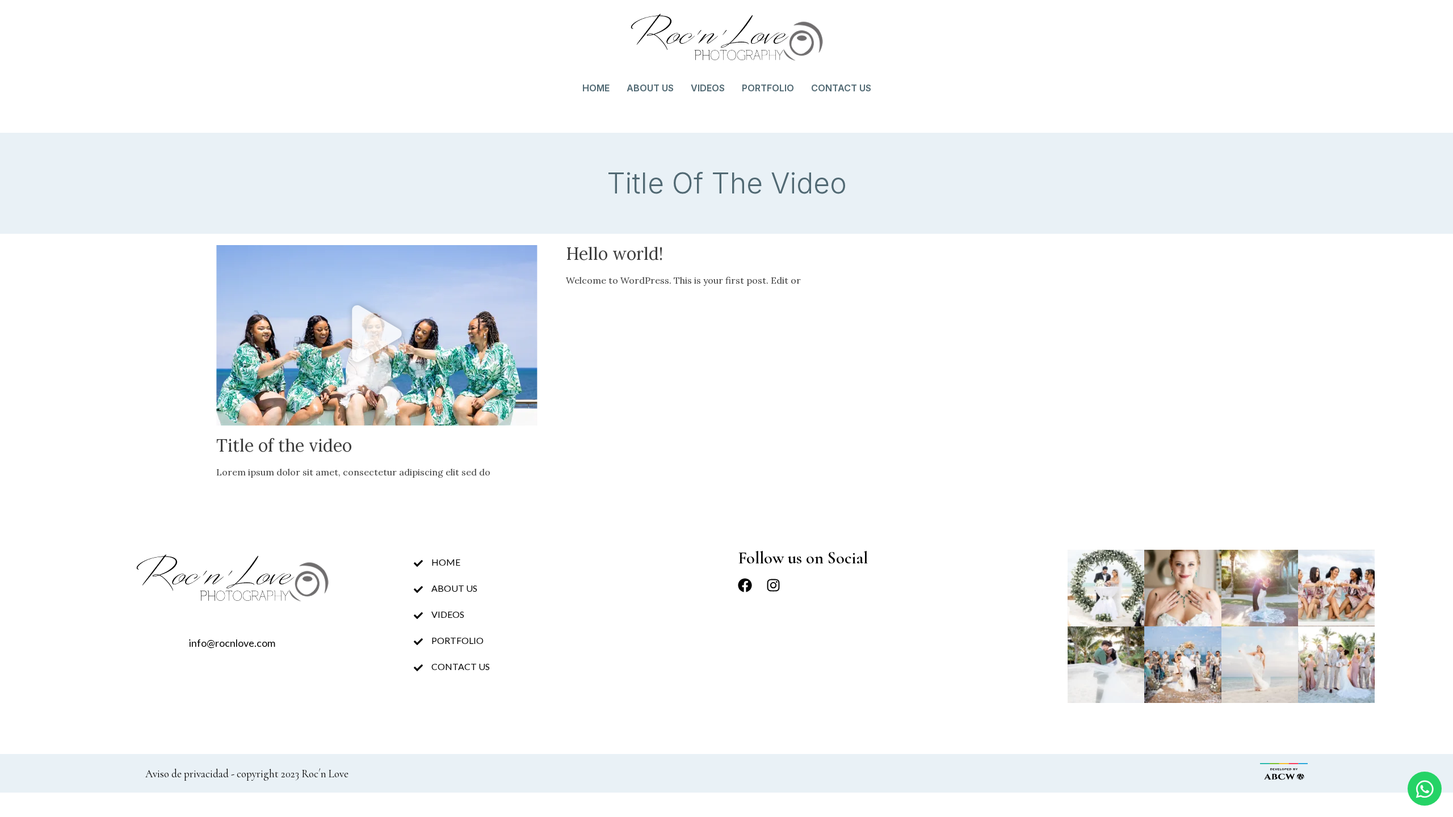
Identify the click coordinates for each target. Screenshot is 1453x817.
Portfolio (768, 88)
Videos (708, 88)
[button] (376, 335)
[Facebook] (745, 585)
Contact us (841, 88)
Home (596, 88)
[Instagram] (773, 585)
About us (650, 88)
